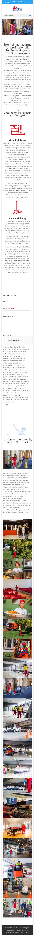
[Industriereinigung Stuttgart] (17, 857)
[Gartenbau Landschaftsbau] (17, 658)
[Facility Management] (17, 598)
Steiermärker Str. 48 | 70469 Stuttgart (16, 928)
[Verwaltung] (17, 538)
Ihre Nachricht (8, 316)
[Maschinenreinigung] (17, 877)
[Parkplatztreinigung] (17, 758)
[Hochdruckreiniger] (17, 678)
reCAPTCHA (7, 335)
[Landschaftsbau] (17, 638)
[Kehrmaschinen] (17, 738)
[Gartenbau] (17, 558)
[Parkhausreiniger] (17, 718)
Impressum (25, 932)
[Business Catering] (17, 578)
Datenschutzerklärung (11, 932)
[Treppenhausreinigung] (17, 917)
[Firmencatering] (17, 618)
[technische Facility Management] (17, 817)
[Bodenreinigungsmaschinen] (17, 777)
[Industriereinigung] (17, 897)
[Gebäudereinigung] (17, 698)
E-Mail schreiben (22, 930)
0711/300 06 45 (10, 930)
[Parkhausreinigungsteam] (17, 797)
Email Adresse (8, 309)
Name (5, 301)
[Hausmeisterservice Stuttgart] (17, 837)
